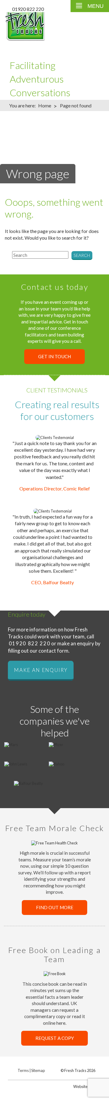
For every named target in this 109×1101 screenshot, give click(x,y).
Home (44, 105)
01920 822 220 (28, 9)
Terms (23, 1070)
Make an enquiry (40, 670)
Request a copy (54, 1038)
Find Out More (54, 907)
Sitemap (38, 1070)
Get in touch (54, 356)
